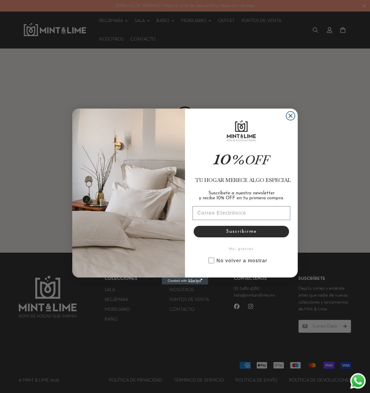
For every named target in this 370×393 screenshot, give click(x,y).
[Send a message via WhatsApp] (358, 381)
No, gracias (241, 249)
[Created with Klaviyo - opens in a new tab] (185, 280)
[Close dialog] (290, 115)
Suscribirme (241, 231)
